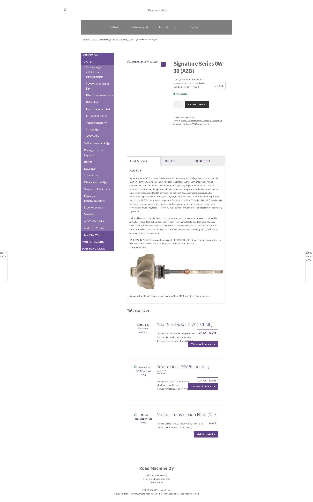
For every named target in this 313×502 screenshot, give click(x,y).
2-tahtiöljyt (92, 129)
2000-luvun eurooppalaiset (94, 74)
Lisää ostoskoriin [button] (206, 434)
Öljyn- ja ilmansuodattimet (94, 198)
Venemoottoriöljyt (96, 122)
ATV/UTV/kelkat (94, 221)
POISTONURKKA (93, 248)
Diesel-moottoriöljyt (98, 109)
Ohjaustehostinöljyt (95, 182)
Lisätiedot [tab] (169, 161)
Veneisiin (89, 214)
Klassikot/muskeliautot (99, 95)
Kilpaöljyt (92, 102)
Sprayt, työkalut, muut (97, 189)
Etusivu (86, 39)
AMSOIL (94, 39)
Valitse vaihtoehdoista (203, 344)
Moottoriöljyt (105, 39)
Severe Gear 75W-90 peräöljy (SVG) (183, 369)
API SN (194, 124)
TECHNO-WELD (93, 235)
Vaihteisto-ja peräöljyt (97, 143)
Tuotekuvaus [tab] (138, 161)
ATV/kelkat (93, 136)
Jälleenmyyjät (139, 27)
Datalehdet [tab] (202, 161)
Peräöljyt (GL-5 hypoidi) (93, 152)
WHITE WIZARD (93, 241)
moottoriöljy (204, 124)
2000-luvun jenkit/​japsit (123, 39)
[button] (163, 64)
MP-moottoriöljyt (96, 115)
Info (176, 27)
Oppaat (194, 27)
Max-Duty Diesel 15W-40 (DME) (185, 324)
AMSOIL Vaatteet (94, 228)
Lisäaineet (90, 168)
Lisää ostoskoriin (197, 104)
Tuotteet (113, 27)
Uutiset (163, 27)
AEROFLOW (90, 55)
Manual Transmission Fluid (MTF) (187, 414)
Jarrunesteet (91, 175)
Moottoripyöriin (93, 207)
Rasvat (88, 161)
